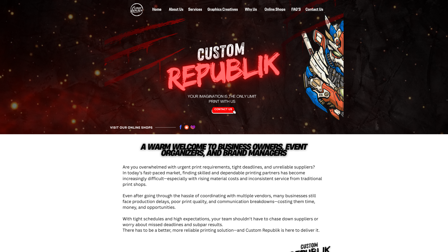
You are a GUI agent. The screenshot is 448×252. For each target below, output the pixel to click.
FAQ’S (296, 9)
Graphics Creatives (223, 9)
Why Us (251, 9)
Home (156, 9)
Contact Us (314, 9)
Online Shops (275, 9)
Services (195, 9)
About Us (176, 9)
